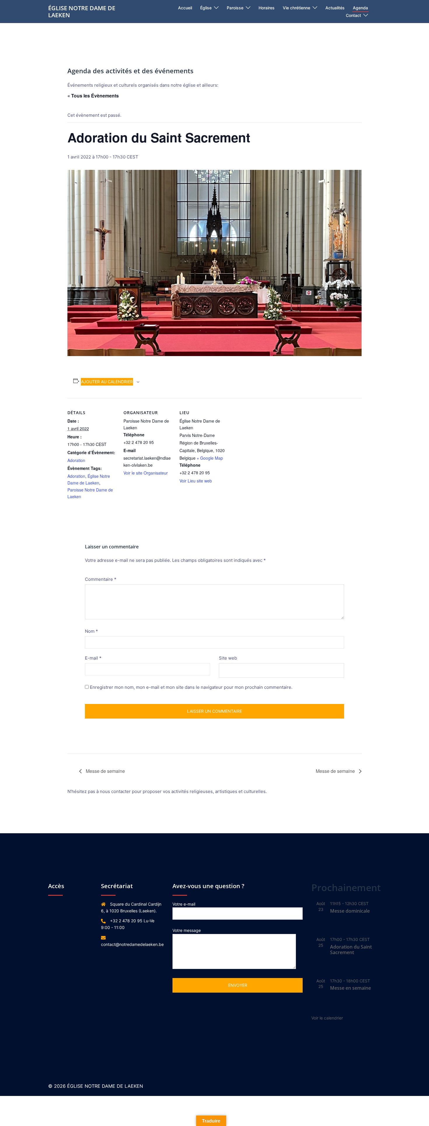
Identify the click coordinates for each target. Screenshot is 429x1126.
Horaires (267, 7)
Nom (91, 631)
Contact (353, 15)
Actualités (335, 7)
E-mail (93, 658)
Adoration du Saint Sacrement (351, 950)
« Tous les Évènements (93, 95)
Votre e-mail (183, 904)
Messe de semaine (105, 771)
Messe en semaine (350, 988)
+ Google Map (210, 458)
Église (206, 7)
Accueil (185, 7)
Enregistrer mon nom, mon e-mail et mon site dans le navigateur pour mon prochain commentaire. (191, 687)
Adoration (76, 460)
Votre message (186, 930)
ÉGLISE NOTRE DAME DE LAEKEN (81, 11)
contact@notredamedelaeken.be (132, 944)
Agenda (360, 7)
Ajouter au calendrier (107, 381)
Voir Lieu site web (195, 481)
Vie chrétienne (296, 7)
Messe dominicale (350, 911)
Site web (228, 658)
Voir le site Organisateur (145, 473)
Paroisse (235, 7)
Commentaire (100, 579)
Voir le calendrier (327, 1017)
